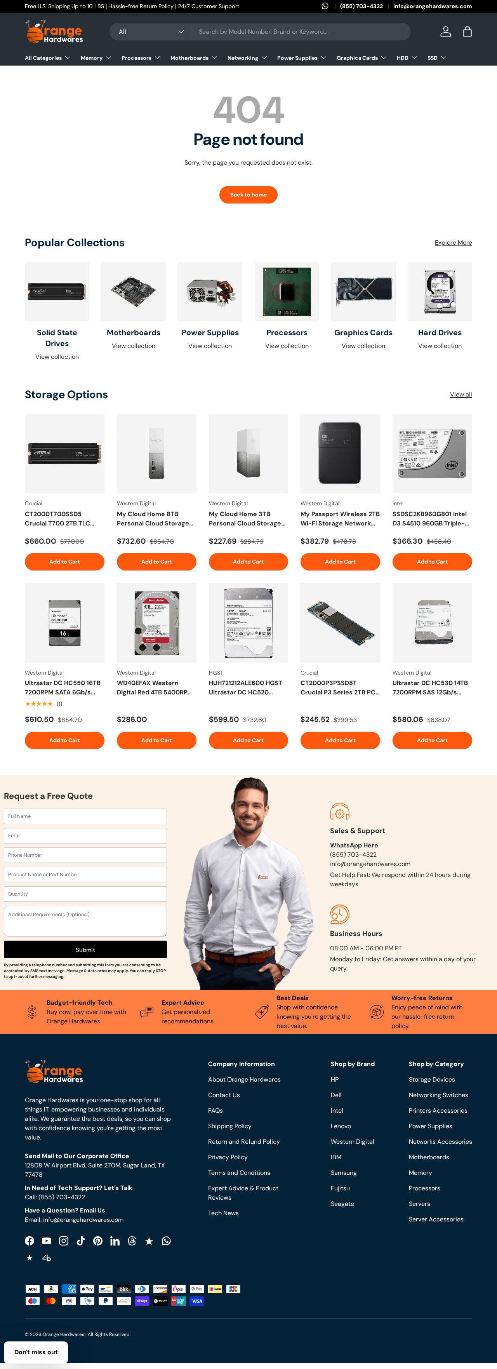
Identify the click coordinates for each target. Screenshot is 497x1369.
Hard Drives (440, 332)
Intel (337, 1110)
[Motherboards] (133, 292)
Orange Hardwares (63, 1334)
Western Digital (352, 1142)
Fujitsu (340, 1188)
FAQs (215, 1110)
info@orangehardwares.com (432, 6)
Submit (85, 950)
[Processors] (286, 292)
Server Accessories (436, 1219)
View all (461, 394)
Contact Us (224, 1095)
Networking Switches (438, 1095)
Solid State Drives (57, 337)
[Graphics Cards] (363, 292)
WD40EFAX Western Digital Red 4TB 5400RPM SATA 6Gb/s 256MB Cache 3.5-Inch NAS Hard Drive (156, 688)
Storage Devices (432, 1079)
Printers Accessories (438, 1110)
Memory (92, 57)
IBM (336, 1157)
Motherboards (189, 57)
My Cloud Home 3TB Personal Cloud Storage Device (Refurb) (245, 519)
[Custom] (166, 1240)
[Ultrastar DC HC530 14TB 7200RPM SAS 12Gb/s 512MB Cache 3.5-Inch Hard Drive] (432, 623)
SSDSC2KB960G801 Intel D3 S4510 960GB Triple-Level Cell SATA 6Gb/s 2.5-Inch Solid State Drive (431, 519)
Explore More (453, 242)
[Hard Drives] (440, 292)
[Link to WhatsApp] (330, 6)
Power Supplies (297, 57)
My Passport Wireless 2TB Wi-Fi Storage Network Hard (340, 519)
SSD (432, 57)
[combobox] (260, 31)
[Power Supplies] (210, 292)
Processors (136, 57)
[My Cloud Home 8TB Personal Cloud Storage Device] (156, 454)
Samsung (344, 1173)
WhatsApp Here (354, 845)
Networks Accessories (440, 1142)
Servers (419, 1204)
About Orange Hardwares (244, 1079)
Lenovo (341, 1126)
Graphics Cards (357, 57)
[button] (467, 31)
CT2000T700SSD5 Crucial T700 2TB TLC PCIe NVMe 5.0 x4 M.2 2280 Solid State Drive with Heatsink (58, 519)
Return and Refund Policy (244, 1142)
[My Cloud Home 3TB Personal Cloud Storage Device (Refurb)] (248, 454)
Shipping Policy (230, 1126)
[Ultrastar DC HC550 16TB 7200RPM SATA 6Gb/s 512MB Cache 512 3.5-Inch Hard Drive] (64, 623)
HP (335, 1079)
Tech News (223, 1213)
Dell (336, 1095)
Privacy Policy (228, 1157)
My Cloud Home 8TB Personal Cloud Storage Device (153, 519)
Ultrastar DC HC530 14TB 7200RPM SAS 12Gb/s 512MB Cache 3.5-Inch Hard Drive (430, 688)
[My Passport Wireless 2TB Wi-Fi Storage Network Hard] (340, 454)
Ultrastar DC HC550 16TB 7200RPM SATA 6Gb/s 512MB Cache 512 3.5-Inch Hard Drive (64, 688)
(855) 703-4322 (361, 6)
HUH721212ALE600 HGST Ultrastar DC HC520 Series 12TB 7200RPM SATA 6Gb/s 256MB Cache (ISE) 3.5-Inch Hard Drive (248, 688)
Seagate (342, 1204)
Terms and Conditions (239, 1173)
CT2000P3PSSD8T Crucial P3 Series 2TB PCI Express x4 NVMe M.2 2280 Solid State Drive (339, 688)
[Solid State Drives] (57, 292)
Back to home (248, 194)
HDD (402, 57)
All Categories (43, 57)
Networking (243, 57)
